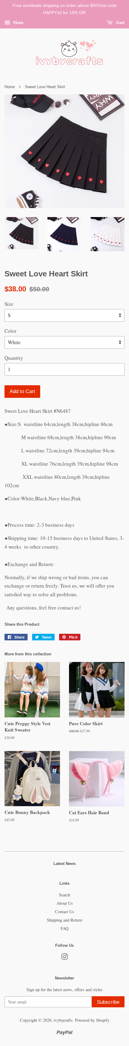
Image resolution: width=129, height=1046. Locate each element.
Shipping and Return (64, 920)
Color (10, 330)
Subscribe (108, 1002)
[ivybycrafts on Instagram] (64, 958)
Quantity (13, 357)
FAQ (64, 928)
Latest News (64, 863)
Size (9, 303)
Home (9, 87)
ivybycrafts (63, 1020)
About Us (64, 903)
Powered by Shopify (92, 1020)
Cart (119, 22)
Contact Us (64, 911)
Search (64, 895)
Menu (17, 22)
